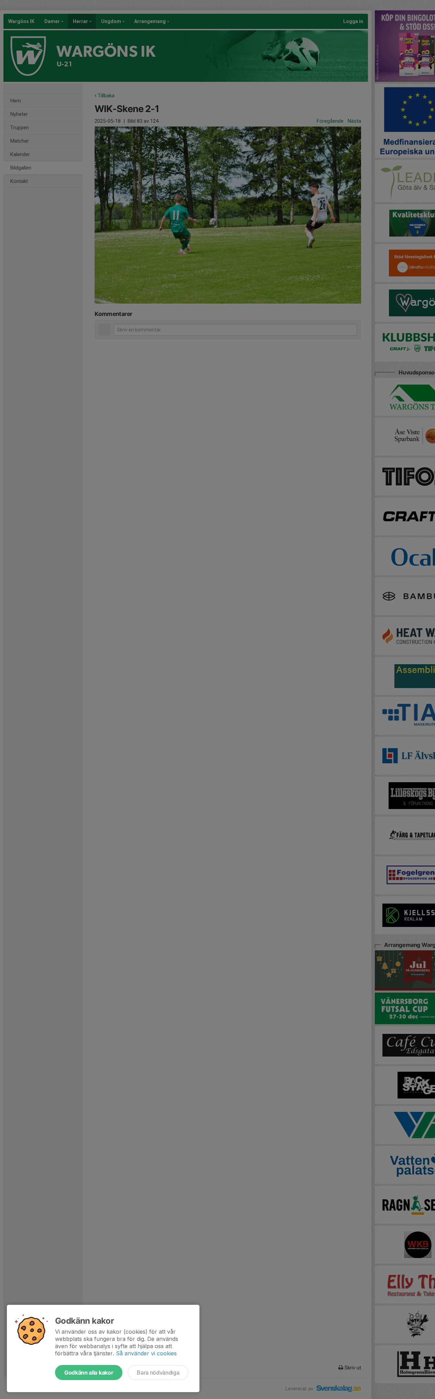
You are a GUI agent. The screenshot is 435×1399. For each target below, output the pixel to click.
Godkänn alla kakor (88, 1372)
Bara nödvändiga (158, 1372)
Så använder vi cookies (146, 1353)
